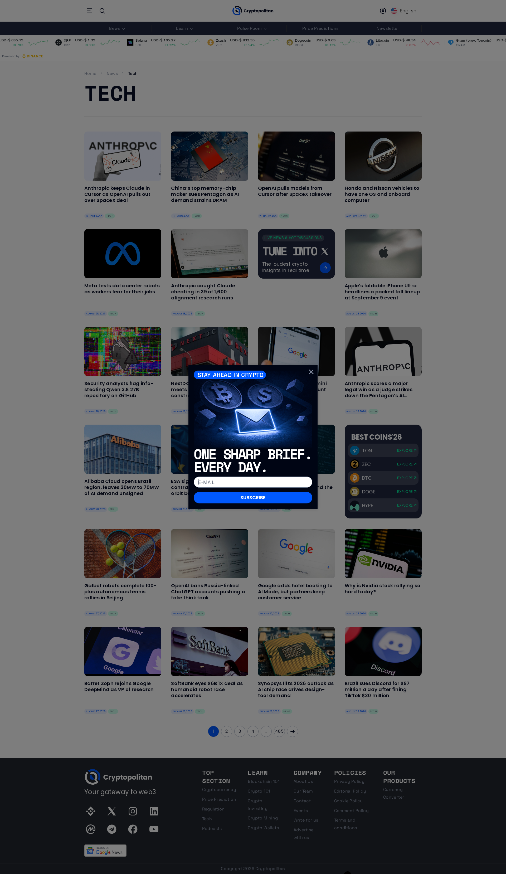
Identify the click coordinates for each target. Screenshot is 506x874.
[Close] (311, 372)
